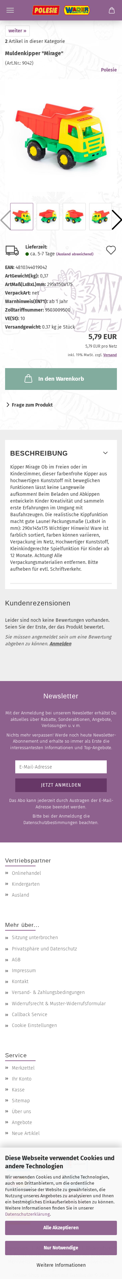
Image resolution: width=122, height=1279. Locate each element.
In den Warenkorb (61, 378)
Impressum (24, 971)
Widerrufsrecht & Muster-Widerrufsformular (59, 1004)
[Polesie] (61, 10)
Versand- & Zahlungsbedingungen (48, 992)
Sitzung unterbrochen (35, 938)
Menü (10, 10)
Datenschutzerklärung (27, 1214)
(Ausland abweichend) (75, 254)
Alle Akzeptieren (61, 1228)
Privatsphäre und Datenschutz (44, 949)
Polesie (109, 70)
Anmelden (60, 644)
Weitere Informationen (61, 1265)
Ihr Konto (22, 1079)
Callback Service (29, 1014)
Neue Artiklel (26, 1133)
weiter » (17, 31)
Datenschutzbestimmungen (50, 822)
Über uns (21, 1112)
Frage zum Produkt (32, 405)
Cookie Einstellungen (34, 1025)
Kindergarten (26, 884)
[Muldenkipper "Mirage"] (61, 129)
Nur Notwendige (61, 1248)
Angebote (22, 1122)
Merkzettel (23, 1068)
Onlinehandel (26, 873)
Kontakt (20, 981)
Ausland (20, 895)
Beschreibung (39, 453)
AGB (16, 960)
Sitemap (21, 1101)
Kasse (18, 1090)
